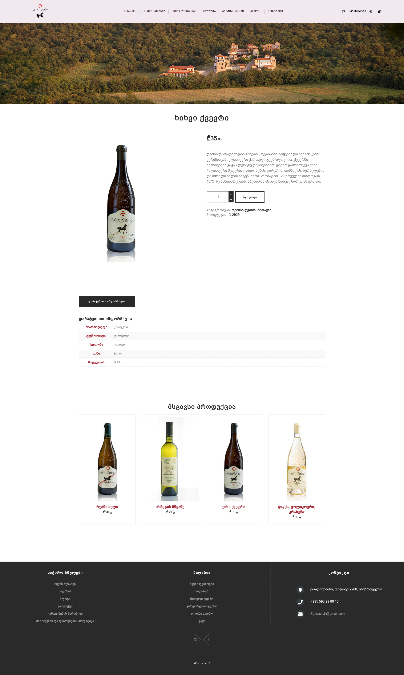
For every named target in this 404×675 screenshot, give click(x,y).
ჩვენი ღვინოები (202, 584)
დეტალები (107, 461)
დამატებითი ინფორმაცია (107, 301)
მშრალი (264, 210)
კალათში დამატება (107, 464)
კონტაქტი (65, 606)
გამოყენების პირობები (65, 613)
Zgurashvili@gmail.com (327, 613)
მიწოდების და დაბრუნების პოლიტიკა (65, 621)
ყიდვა (253, 197)
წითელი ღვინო (202, 599)
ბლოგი (65, 599)
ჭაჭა (202, 621)
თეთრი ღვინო (244, 210)
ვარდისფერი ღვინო (201, 606)
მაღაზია (65, 591)
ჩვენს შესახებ (65, 584)
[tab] (107, 301)
